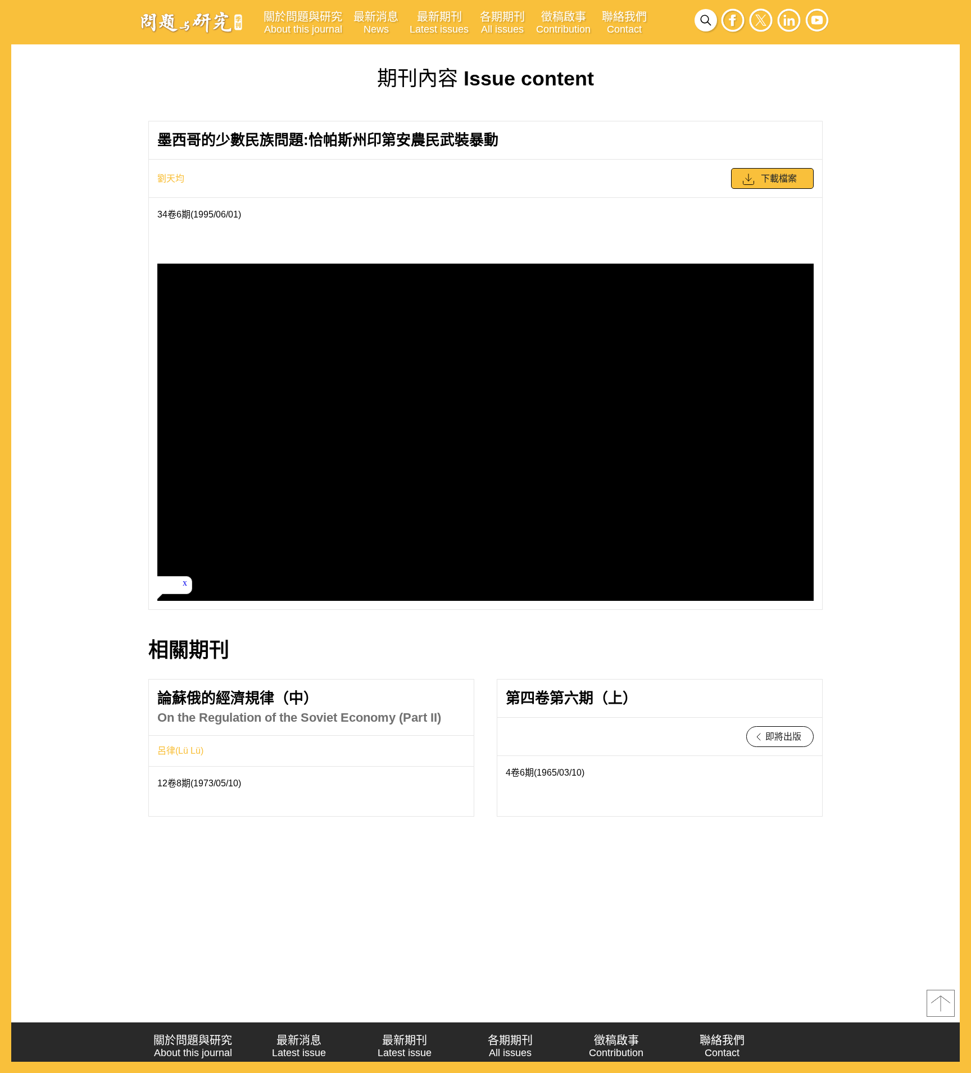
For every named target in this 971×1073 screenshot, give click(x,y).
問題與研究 (191, 22)
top (941, 1003)
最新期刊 (439, 23)
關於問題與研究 (303, 23)
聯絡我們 (624, 23)
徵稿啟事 (563, 23)
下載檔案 (779, 178)
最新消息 (375, 23)
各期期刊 (502, 23)
